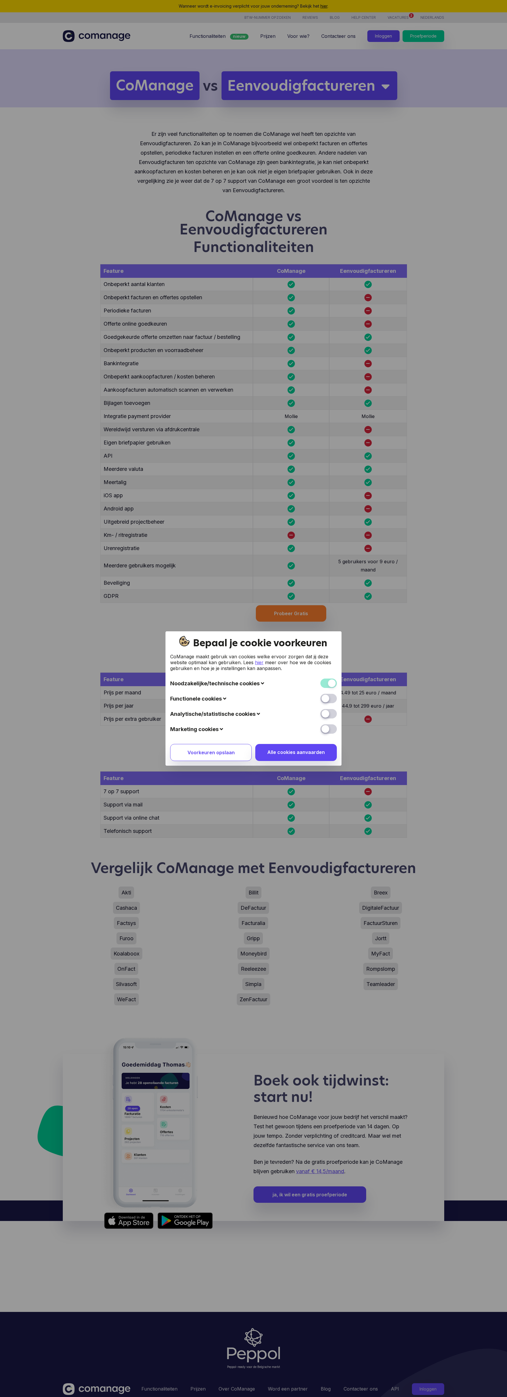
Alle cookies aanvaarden (296, 752)
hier (259, 662)
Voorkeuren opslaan (211, 752)
